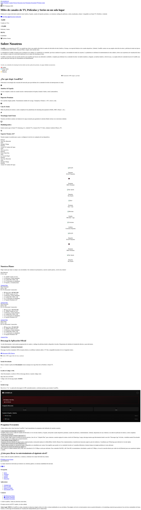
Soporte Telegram (10, 497)
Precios (15, 3)
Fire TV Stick (7, 486)
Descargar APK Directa (8, 353)
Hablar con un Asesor (7, 459)
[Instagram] (4, 466)
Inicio (2, 3)
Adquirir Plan (4, 285)
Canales (11, 3)
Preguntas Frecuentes (30, 3)
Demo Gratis (41, 3)
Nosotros (6, 3)
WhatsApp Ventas (10, 496)
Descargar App (21, 3)
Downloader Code (8, 489)
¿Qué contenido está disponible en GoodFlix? (12, 431)
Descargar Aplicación (15, 16)
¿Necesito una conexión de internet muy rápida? (12, 446)
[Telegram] (2, 466)
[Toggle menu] (2, 4)
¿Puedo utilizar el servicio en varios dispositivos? (13, 443)
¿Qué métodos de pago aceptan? (9, 440)
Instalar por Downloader (16, 347)
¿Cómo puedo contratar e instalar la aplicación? (12, 435)
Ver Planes (5, 16)
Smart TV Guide (8, 488)
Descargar (6, 478)
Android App (7, 485)
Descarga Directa (5, 347)
